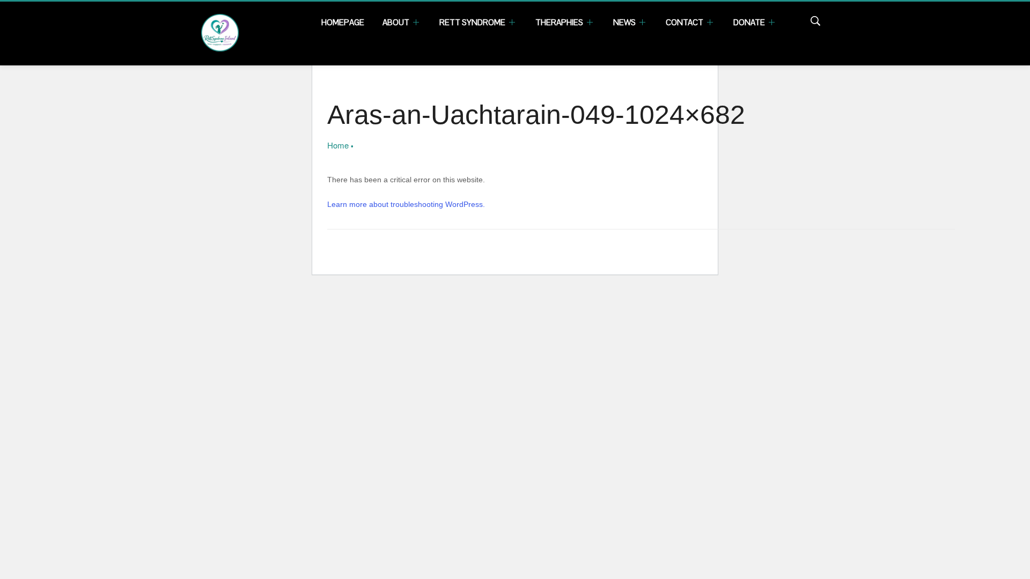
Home (338, 145)
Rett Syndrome (473, 22)
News (625, 22)
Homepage (342, 22)
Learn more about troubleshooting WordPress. (406, 204)
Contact (685, 22)
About (396, 22)
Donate (750, 22)
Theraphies (560, 22)
